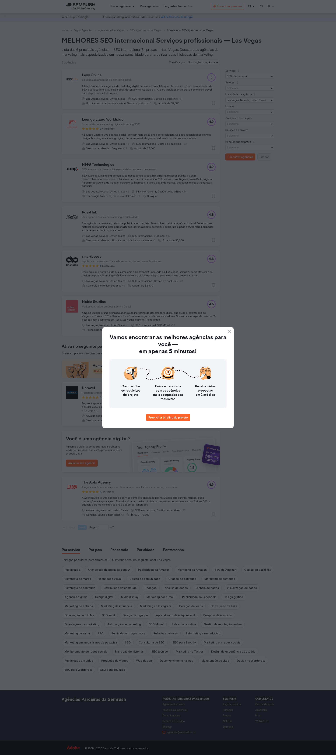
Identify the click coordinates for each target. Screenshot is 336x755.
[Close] (229, 331)
